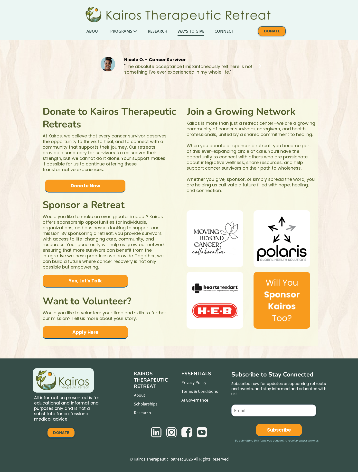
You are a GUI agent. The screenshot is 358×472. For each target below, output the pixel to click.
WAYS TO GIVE (191, 31)
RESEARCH (157, 31)
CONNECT (224, 31)
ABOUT (93, 31)
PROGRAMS (121, 31)
